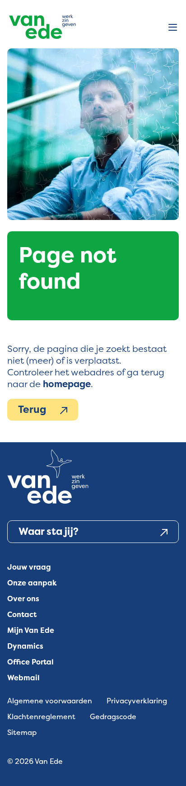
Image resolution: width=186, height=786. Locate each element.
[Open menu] (172, 28)
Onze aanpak (32, 583)
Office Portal (30, 662)
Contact (22, 614)
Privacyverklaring (137, 701)
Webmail (23, 678)
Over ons (23, 599)
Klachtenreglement (41, 716)
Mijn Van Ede (30, 630)
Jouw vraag (29, 567)
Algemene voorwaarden (49, 701)
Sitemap (22, 732)
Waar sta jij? (49, 531)
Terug (32, 409)
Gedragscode (113, 716)
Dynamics (25, 646)
